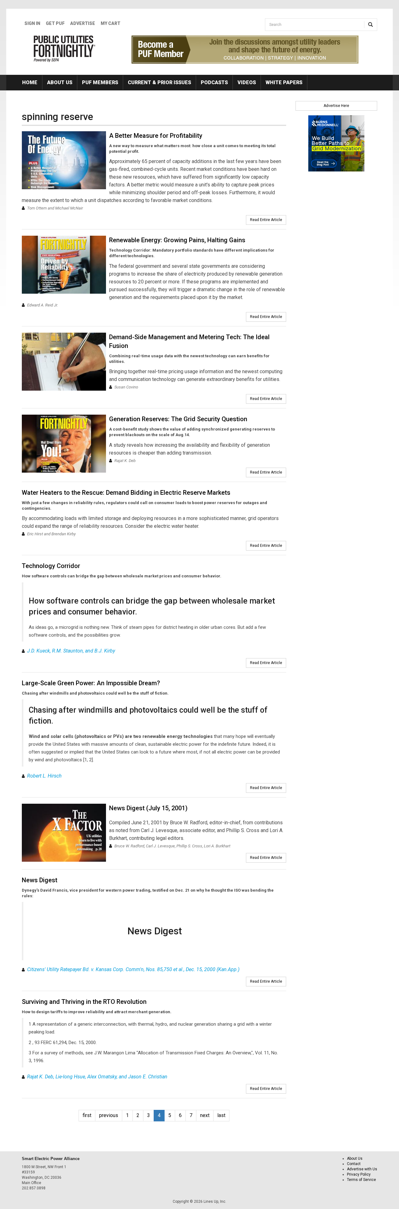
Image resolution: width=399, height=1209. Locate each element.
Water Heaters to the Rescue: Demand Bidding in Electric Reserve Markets (126, 492)
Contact (354, 1164)
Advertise (82, 23)
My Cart (110, 23)
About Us (59, 82)
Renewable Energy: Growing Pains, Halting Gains (177, 240)
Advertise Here (336, 106)
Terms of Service (361, 1180)
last (221, 1115)
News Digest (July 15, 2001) (148, 808)
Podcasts (214, 82)
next (204, 1115)
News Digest (39, 880)
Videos (247, 82)
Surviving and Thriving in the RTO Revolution (84, 1001)
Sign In (32, 23)
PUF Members (100, 82)
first (87, 1115)
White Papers (284, 82)
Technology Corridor (51, 566)
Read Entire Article (266, 220)
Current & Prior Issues (159, 82)
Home (29, 82)
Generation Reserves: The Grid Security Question (178, 419)
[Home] (65, 48)
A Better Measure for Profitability (155, 135)
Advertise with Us (362, 1169)
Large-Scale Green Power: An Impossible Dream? (91, 683)
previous (108, 1115)
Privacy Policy (359, 1174)
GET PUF (55, 23)
